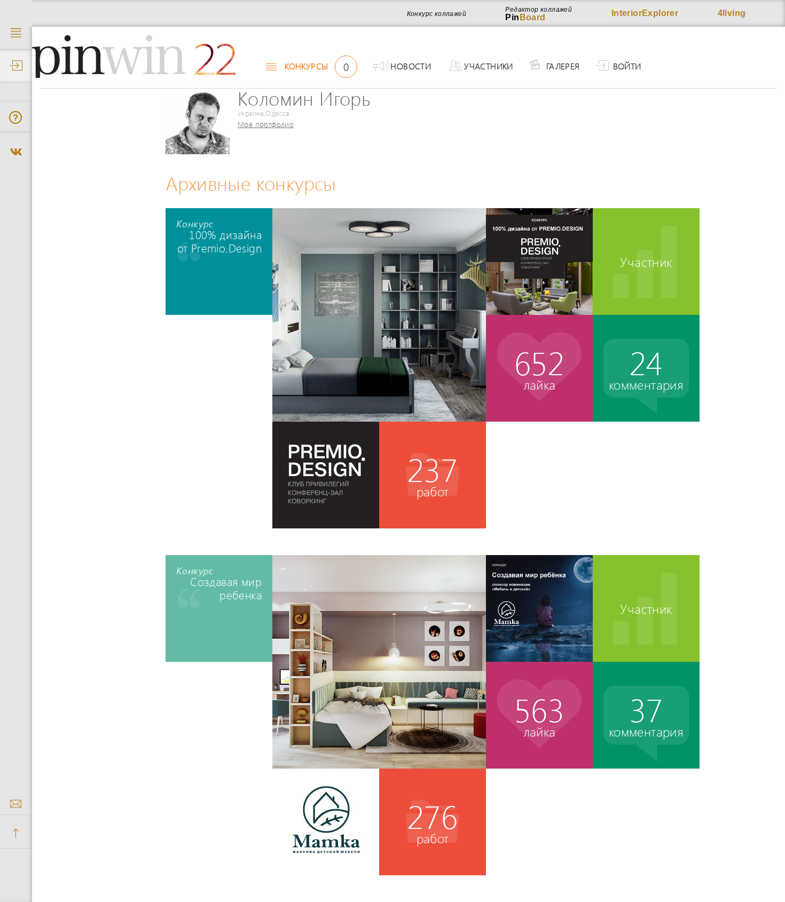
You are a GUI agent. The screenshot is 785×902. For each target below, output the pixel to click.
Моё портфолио (266, 123)
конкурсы (317, 66)
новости (410, 66)
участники (488, 66)
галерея (563, 66)
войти (627, 66)
